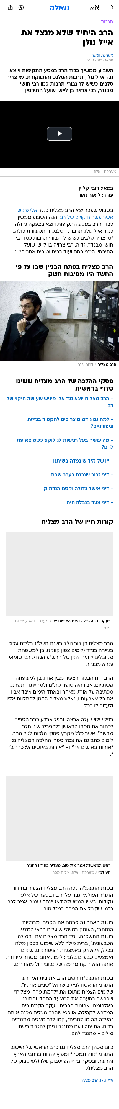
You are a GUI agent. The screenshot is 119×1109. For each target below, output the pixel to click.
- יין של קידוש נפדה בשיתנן (83, 461)
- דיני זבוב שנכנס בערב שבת (82, 475)
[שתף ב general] (10, 7)
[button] (94, 7)
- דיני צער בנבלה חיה (90, 502)
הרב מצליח (89, 1080)
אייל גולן (106, 1080)
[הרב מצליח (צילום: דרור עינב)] (59, 325)
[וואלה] (59, 7)
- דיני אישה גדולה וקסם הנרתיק (78, 489)
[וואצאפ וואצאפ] (21, 7)
